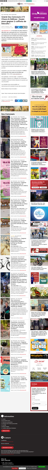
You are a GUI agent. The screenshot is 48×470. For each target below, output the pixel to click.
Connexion (43, 187)
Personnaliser (22, 468)
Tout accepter (42, 466)
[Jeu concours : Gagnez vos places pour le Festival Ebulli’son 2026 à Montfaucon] (5, 183)
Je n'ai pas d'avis (36, 399)
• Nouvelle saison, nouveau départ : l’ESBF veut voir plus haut (38, 56)
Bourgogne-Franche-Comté (17, 139)
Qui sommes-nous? (6, 420)
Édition (26, 3)
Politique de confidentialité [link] (31, 468)
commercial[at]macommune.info (7, 444)
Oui (34, 396)
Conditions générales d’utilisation (9, 428)
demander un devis (7, 447)
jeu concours (4, 96)
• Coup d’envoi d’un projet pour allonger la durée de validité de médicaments (39, 43)
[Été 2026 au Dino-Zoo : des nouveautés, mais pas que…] (39, 196)
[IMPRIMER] (26, 27)
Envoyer (35, 408)
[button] (44, 1)
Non (34, 398)
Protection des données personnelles (9, 423)
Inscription (35, 187)
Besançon (13, 298)
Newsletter (6, 430)
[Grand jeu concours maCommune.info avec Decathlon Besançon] (5, 259)
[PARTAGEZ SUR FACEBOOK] (16, 27)
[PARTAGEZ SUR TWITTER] (18, 27)
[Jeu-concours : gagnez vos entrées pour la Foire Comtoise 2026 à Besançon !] (5, 359)
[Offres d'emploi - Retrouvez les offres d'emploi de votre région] (39, 99)
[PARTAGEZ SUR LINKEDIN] (21, 27)
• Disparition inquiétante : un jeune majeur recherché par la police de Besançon (38, 39)
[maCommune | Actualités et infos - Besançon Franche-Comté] (20, 4)
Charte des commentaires (7, 422)
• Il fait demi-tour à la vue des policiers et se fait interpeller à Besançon (38, 47)
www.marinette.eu (17, 74)
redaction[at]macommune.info (7, 441)
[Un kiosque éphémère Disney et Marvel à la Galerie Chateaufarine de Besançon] (39, 155)
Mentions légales (5, 426)
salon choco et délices (12, 96)
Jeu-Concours (4, 14)
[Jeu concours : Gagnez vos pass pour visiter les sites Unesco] (5, 379)
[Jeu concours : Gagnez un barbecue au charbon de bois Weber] (5, 343)
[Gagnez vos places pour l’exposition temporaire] (5, 275)
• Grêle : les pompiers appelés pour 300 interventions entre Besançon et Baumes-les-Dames (38, 52)
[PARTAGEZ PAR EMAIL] (23, 27)
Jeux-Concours (12, 14)
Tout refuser (15, 468)
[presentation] (31, 292)
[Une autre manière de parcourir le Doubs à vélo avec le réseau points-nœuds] (39, 260)
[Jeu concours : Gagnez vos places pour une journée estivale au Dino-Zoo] (5, 221)
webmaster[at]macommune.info (7, 454)
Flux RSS (4, 425)
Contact (4, 419)
